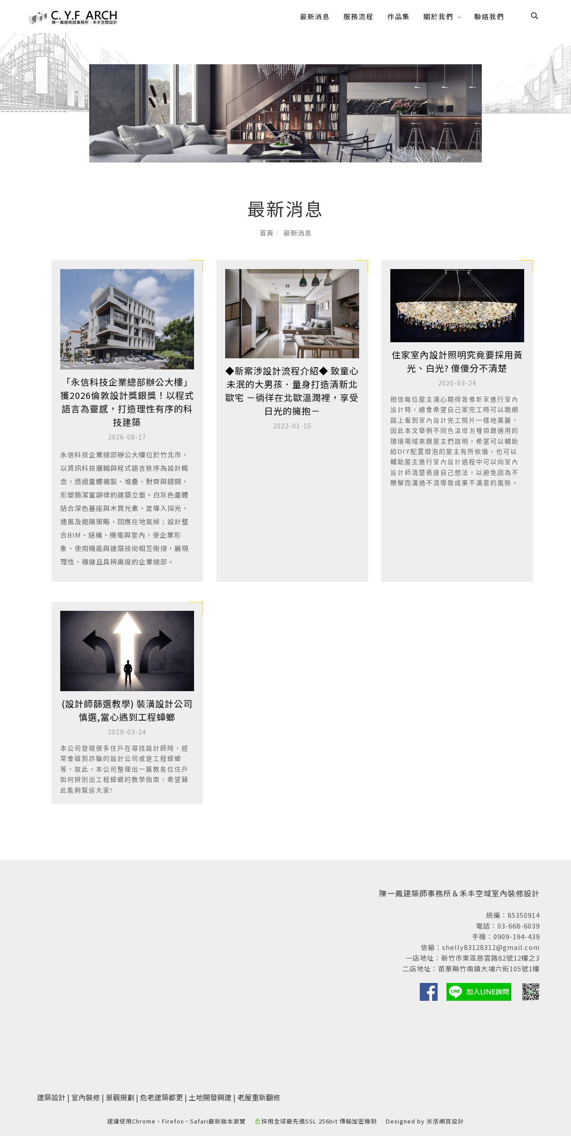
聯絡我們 (489, 16)
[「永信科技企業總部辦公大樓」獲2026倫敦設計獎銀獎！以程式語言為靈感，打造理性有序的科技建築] (127, 318)
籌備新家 (476, 399)
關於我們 (438, 16)
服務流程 (358, 16)
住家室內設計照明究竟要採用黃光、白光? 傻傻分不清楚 (457, 361)
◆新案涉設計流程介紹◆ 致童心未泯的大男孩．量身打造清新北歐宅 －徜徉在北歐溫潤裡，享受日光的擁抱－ (292, 390)
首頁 (267, 232)
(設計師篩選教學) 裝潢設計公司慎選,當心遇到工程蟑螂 (127, 710)
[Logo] (73, 15)
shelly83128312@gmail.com (491, 947)
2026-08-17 (127, 436)
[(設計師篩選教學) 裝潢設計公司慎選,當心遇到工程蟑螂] (127, 650)
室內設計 (433, 420)
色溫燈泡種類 (468, 430)
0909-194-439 (516, 936)
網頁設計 (451, 1121)
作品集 (398, 16)
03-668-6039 (518, 925)
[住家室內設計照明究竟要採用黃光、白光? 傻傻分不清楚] (457, 304)
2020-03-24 (457, 382)
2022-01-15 (292, 425)
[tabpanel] (285, 113)
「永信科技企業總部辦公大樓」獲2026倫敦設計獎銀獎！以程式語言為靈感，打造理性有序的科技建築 (127, 401)
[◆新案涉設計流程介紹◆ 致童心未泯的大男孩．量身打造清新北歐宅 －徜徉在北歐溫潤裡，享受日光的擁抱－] (292, 312)
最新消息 (315, 16)
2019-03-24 (127, 731)
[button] (534, 16)
